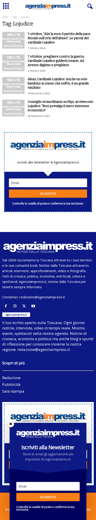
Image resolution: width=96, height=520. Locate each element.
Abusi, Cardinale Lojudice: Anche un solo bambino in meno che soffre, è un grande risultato (58, 83)
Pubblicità (11, 384)
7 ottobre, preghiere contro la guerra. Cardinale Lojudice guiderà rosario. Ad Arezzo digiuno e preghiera (56, 61)
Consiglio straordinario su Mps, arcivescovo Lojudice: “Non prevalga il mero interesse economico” (60, 106)
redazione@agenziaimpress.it (42, 297)
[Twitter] (25, 306)
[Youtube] (34, 306)
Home (5, 17)
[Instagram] (16, 306)
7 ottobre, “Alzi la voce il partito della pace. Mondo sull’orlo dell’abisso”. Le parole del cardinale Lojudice (59, 38)
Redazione (11, 377)
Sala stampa (13, 391)
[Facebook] (6, 306)
